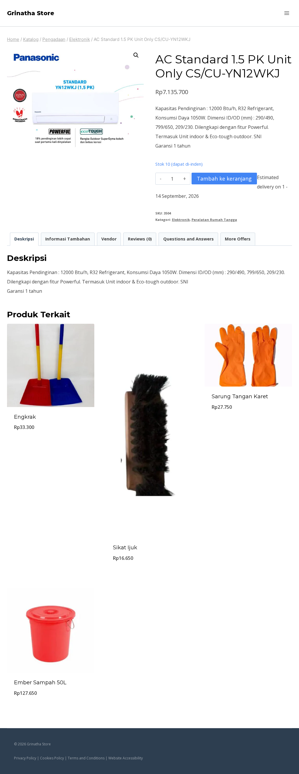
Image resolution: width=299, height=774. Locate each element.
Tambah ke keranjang (224, 178)
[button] (136, 55)
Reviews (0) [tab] (140, 239)
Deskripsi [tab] (24, 239)
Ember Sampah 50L (40, 682)
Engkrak (25, 417)
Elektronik (181, 219)
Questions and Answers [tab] (188, 239)
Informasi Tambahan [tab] (67, 239)
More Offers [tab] (238, 239)
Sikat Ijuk (125, 547)
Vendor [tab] (109, 239)
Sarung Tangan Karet (240, 396)
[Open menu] (286, 13)
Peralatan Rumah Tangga (214, 219)
